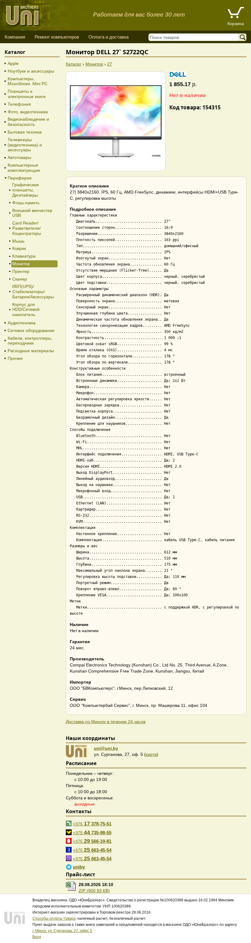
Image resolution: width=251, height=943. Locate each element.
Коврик (19, 248)
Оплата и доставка (108, 37)
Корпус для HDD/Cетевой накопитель (25, 309)
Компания (15, 37)
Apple (13, 63)
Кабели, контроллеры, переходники (30, 341)
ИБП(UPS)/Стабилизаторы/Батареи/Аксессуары (33, 291)
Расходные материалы (31, 350)
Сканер (19, 279)
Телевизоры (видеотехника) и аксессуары (25, 145)
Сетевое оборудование (31, 330)
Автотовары (19, 157)
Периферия (20, 177)
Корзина (235, 23)
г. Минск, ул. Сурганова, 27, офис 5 (62, 931)
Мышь (18, 241)
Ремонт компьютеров (57, 37)
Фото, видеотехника (28, 111)
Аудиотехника (22, 322)
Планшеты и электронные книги (27, 94)
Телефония (19, 104)
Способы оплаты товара (54, 918)
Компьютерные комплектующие (24, 168)
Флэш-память (25, 202)
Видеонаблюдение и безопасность (28, 122)
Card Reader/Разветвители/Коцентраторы (26, 228)
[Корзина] (236, 13)
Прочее (15, 358)
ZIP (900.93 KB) (94, 890)
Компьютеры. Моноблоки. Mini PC (27, 81)
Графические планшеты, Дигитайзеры (25, 190)
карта (151, 754)
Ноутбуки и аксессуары (31, 71)
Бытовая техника (25, 132)
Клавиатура (24, 256)
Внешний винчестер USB (32, 213)
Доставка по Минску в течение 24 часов (105, 721)
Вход (36, 937)
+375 (92, 823)
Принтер (20, 271)
